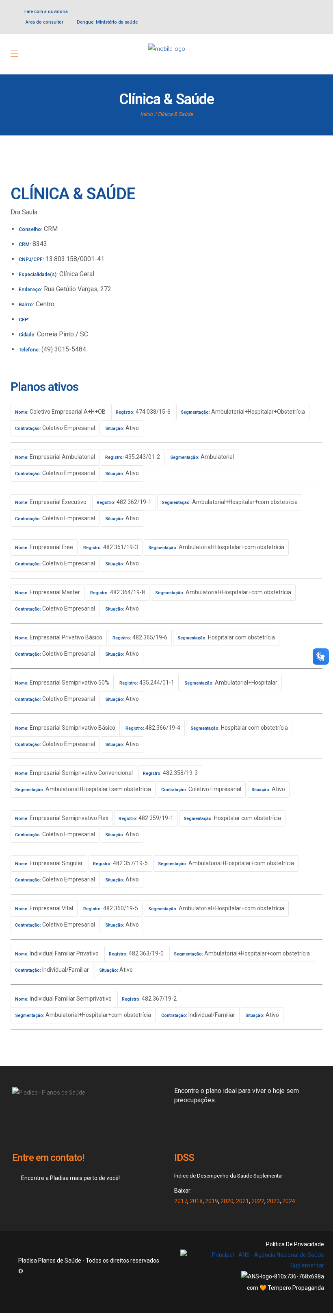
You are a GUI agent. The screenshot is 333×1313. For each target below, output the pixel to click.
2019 (211, 1201)
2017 (180, 1201)
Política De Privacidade (295, 1244)
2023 (273, 1201)
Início (146, 114)
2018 (196, 1201)
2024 (288, 1201)
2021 (242, 1201)
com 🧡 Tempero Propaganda (285, 1288)
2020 (227, 1201)
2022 (257, 1201)
